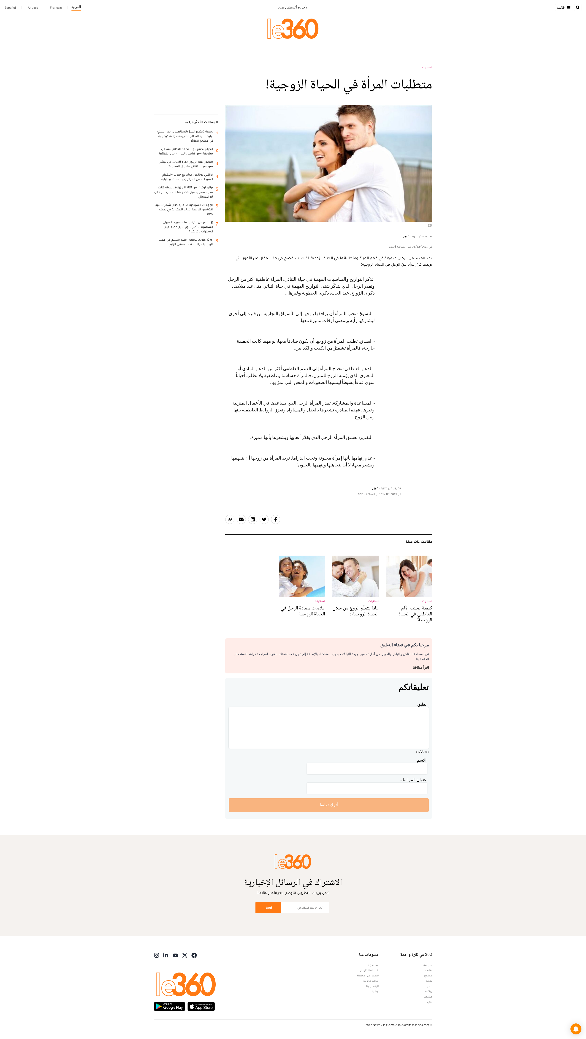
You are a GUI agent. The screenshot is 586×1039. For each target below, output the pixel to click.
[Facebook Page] (194, 955)
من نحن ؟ (373, 965)
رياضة (428, 991)
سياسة (427, 965)
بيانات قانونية (371, 980)
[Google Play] (169, 1006)
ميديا (429, 986)
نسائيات (427, 67)
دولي (429, 1001)
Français (56, 7)
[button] (575, 1028)
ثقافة (429, 980)
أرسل (268, 907)
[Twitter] (184, 955)
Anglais (33, 7)
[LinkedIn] (166, 955)
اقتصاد (428, 970)
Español (10, 7)
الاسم (421, 760)
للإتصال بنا (372, 986)
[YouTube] (175, 955)
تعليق (421, 704)
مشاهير (427, 996)
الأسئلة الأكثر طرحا (368, 970)
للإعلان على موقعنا (368, 975)
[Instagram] (156, 955)
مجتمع (428, 975)
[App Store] (201, 1006)
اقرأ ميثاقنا (421, 667)
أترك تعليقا (329, 804)
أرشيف (375, 991)
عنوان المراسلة (413, 779)
